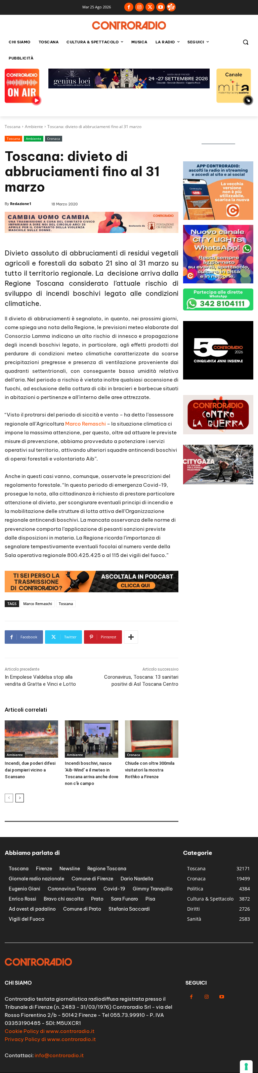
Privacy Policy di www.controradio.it (50, 1039)
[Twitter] (150, 7)
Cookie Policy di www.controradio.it (49, 1031)
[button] (245, 42)
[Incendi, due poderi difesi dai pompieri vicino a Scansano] (31, 739)
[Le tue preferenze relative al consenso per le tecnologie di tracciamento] (246, 1066)
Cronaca (53, 138)
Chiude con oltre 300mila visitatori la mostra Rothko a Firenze (149, 770)
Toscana (12, 126)
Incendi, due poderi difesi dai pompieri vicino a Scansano (30, 770)
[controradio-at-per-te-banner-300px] (218, 218)
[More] (131, 637)
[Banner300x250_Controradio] (218, 281)
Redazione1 (20, 203)
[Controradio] (129, 25)
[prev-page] (9, 798)
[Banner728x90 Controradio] (91, 590)
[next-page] (19, 798)
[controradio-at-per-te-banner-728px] (129, 86)
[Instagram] (139, 7)
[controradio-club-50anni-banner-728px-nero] (91, 231)
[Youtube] (160, 7)
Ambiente (34, 126)
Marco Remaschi (85, 424)
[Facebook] (128, 7)
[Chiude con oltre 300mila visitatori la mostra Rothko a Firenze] (151, 739)
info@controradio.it (59, 1055)
